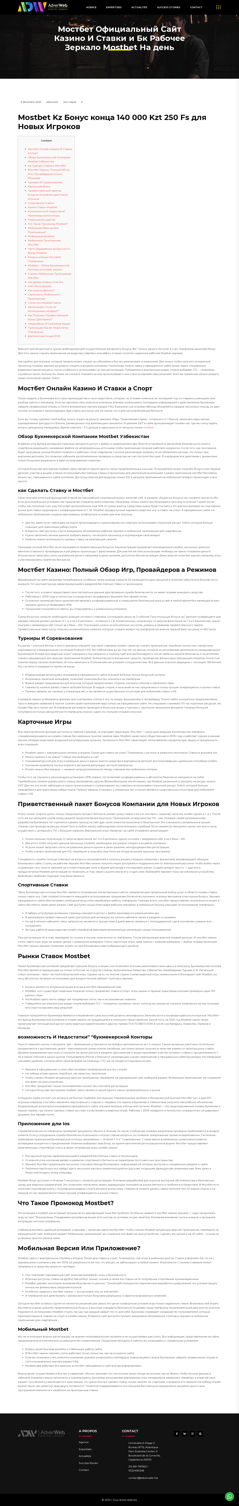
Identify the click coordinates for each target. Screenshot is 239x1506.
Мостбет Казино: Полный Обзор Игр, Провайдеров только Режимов (49, 174)
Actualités (139, 7)
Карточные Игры (39, 186)
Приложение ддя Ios (41, 219)
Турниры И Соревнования (45, 182)
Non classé (69, 102)
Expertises (114, 7)
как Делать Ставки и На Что (45, 282)
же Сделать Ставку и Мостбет (47, 165)
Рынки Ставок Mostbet (42, 207)
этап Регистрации (39, 286)
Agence (91, 7)
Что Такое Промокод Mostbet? (48, 223)
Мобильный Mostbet (41, 236)
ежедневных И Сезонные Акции (49, 323)
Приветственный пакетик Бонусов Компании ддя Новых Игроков (48, 194)
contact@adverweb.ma (143, 1477)
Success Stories (168, 7)
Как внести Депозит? (41, 290)
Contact (196, 7)
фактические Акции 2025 (44, 336)
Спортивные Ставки (41, 203)
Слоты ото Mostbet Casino (44, 302)
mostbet (148, 427)
